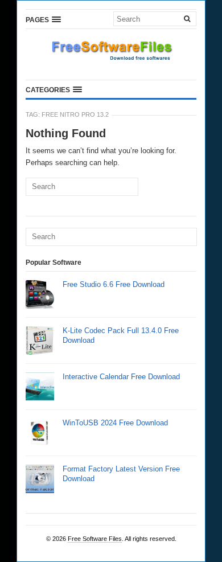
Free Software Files (95, 538)
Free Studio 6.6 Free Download (114, 284)
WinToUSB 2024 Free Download (115, 423)
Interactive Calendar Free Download (121, 376)
